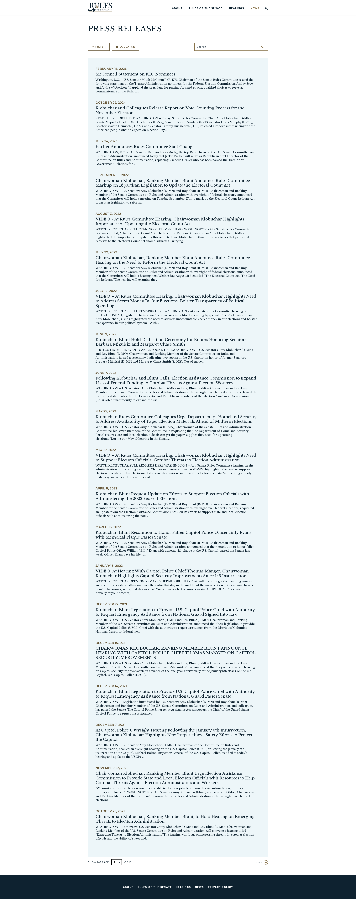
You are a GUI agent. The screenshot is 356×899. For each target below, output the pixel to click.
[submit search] (262, 47)
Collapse (126, 46)
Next (259, 862)
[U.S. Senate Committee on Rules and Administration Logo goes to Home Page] (102, 7)
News (254, 8)
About (177, 8)
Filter (100, 46)
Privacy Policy (220, 887)
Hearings (236, 8)
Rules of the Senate (206, 8)
